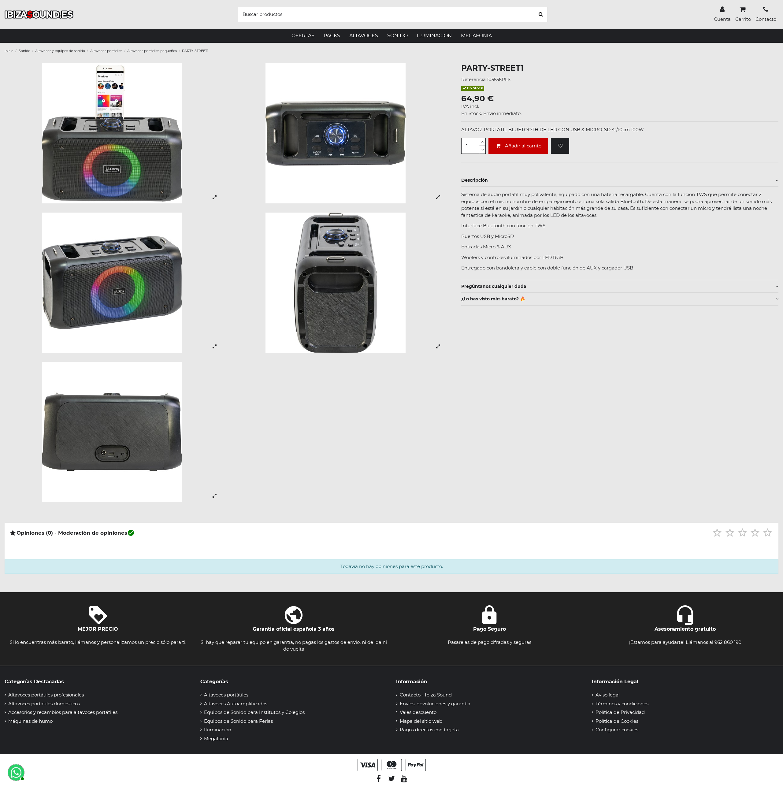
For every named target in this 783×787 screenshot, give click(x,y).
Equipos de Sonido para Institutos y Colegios (254, 712)
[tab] (619, 180)
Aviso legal (608, 695)
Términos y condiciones (622, 704)
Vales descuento (418, 712)
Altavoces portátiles (226, 695)
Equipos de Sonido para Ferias (238, 721)
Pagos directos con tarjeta (429, 730)
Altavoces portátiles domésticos (44, 704)
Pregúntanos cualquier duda (493, 286)
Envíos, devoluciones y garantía (435, 704)
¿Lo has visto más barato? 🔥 (493, 299)
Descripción (474, 180)
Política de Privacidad (620, 712)
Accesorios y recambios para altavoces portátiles (62, 712)
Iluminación (217, 730)
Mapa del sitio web (421, 721)
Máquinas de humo (30, 721)
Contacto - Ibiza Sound (426, 695)
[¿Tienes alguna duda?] (15, 771)
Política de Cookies (617, 721)
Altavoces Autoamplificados (235, 704)
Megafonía (216, 738)
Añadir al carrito (523, 146)
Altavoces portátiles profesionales (46, 695)
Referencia (473, 79)
